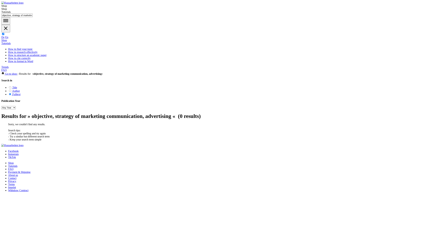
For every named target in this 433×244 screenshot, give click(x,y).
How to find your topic (20, 49)
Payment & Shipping (19, 172)
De (3, 37)
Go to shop (11, 73)
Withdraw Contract (18, 190)
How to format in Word (20, 61)
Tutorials (6, 43)
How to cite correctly (19, 58)
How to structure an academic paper (27, 55)
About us (13, 175)
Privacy (12, 181)
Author (16, 90)
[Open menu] (5, 21)
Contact (12, 178)
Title (14, 87)
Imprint (12, 187)
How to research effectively (23, 52)
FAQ (4, 70)
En (6, 37)
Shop (4, 40)
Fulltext (16, 94)
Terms (11, 184)
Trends (5, 67)
